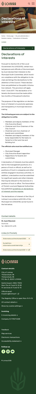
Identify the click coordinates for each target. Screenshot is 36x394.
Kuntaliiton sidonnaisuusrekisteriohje (13, 244)
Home (3, 36)
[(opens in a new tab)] (3, 351)
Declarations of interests (14, 48)
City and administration (22, 36)
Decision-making (6, 38)
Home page (10, 36)
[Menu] (33, 3)
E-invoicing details (8, 315)
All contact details (8, 302)
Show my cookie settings (11, 306)
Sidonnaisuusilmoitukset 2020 (14, 238)
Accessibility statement (10, 341)
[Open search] (29, 3)
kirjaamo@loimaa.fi (9, 294)
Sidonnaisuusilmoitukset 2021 (14, 250)
